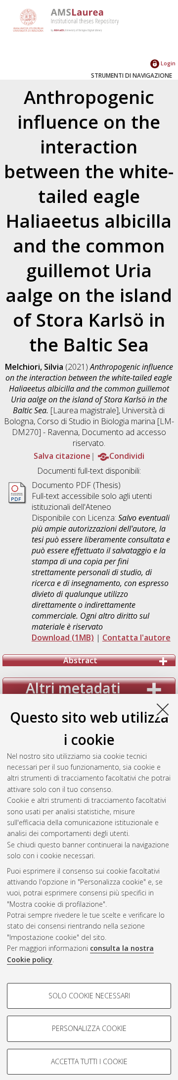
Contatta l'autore (136, 637)
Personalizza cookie (89, 1028)
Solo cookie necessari (89, 995)
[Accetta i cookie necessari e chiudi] (163, 709)
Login (167, 63)
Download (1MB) (63, 637)
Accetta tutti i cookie (89, 1061)
